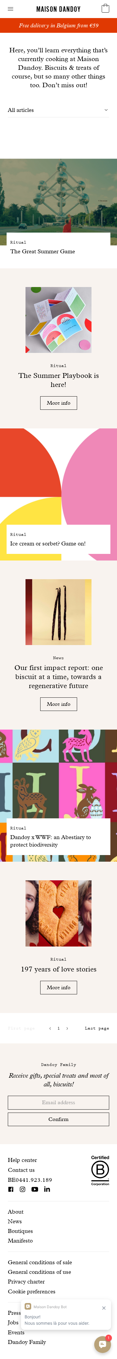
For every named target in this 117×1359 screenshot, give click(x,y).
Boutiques (20, 1231)
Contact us (21, 1169)
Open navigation (10, 9)
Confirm (58, 1119)
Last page (97, 1028)
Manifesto (20, 1240)
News (15, 1221)
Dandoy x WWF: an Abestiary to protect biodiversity (50, 841)
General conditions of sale (40, 1262)
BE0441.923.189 (30, 1179)
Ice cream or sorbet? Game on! (48, 543)
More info (58, 403)
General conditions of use (39, 1271)
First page (21, 1028)
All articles (21, 110)
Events (16, 1332)
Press (14, 1312)
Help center (22, 1160)
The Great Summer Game (42, 251)
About (15, 1211)
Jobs (13, 1322)
